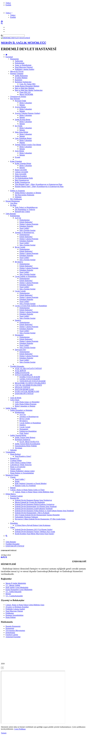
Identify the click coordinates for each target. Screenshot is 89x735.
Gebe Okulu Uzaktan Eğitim (20, 463)
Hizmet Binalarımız (13, 201)
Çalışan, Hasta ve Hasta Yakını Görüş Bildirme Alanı (34, 492)
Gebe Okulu (14, 400)
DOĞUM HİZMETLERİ (24, 389)
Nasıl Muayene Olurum (14, 611)
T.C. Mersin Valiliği (13, 585)
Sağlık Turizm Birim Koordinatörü (27, 444)
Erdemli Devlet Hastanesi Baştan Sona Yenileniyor (33, 500)
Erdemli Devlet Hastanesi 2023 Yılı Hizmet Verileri (33, 529)
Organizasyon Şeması (18, 96)
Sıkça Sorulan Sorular (27, 230)
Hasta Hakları (11, 617)
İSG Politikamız (16, 199)
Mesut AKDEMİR (26, 94)
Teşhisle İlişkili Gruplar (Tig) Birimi (28, 145)
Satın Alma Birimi (21, 132)
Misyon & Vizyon (16, 71)
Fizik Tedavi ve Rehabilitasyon (26, 207)
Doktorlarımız (24, 220)
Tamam (3, 733)
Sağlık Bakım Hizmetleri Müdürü (27, 86)
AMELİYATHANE (22, 373)
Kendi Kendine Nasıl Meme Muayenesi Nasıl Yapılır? (34, 534)
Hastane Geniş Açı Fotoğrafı (25, 486)
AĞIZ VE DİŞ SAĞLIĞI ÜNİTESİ (28, 368)
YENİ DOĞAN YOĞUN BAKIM (32, 381)
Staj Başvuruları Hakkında (24, 195)
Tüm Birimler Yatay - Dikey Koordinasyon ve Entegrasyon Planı (38, 184)
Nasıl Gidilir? (24, 228)
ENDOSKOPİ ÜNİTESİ (24, 394)
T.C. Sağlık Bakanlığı (13, 592)
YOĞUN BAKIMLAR (23, 375)
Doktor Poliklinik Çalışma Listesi (22, 471)
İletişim (22, 105)
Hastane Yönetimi (16, 73)
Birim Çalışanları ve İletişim (25, 406)
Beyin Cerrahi (20, 247)
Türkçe (8, 3)
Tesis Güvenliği (20, 174)
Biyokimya (19, 262)
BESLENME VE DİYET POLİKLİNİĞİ (30, 383)
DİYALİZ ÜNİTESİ (22, 387)
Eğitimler (18, 197)
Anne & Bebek (15, 398)
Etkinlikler (14, 523)
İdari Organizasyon (22, 180)
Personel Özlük (20, 101)
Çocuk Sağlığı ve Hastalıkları (25, 276)
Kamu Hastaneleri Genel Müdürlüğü (19, 590)
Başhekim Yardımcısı (22, 440)
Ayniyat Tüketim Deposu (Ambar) (27, 113)
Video (12, 527)
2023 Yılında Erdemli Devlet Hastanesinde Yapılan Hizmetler (37, 515)
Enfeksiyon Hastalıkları (28, 431)
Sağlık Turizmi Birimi (18, 435)
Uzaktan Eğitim (16, 460)
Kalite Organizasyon (22, 182)
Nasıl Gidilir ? (20, 479)
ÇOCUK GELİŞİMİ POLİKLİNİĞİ (28, 385)
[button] (9, 13)
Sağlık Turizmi (11, 408)
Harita (17, 481)
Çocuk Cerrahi (20, 291)
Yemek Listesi (15, 469)
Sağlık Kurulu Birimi (22, 120)
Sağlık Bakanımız (21, 76)
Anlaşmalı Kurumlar (13, 637)
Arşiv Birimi (19, 151)
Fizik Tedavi (24, 433)
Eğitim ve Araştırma (17, 191)
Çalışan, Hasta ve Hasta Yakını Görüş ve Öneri (27, 490)
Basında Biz (14, 498)
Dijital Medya (11, 494)
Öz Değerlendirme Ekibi (24, 178)
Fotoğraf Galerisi (16, 496)
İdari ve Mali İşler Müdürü (24, 88)
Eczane (17, 157)
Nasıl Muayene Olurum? (24, 67)
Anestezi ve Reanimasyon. (24, 232)
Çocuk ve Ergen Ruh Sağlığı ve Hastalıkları (31, 306)
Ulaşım (12, 477)
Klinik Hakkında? (26, 222)
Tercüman (18, 448)
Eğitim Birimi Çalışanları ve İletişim (28, 193)
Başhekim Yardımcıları (23, 82)
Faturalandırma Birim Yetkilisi (26, 446)
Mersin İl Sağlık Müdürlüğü (16, 583)
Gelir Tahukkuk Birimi (23, 138)
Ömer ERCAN (25, 92)
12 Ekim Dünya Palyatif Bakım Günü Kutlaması (32, 525)
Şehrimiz (13, 450)
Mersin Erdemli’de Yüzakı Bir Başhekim (30, 502)
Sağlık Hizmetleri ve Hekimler (21, 410)
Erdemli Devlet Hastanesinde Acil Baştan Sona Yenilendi (36, 506)
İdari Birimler (15, 99)
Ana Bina (13, 203)
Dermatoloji (19, 335)
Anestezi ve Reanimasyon (28, 417)
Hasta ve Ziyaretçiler (17, 467)
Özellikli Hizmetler (17, 366)
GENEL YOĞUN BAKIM (29, 379)
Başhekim (18, 80)
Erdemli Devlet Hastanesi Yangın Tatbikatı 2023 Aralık (35, 532)
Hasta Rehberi (15, 454)
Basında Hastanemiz (13, 626)
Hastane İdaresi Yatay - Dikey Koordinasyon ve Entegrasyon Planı (39, 186)
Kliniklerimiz (15, 216)
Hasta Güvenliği (21, 170)
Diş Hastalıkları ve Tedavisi (25, 209)
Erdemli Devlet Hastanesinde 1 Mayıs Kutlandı (32, 513)
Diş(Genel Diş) (20, 350)
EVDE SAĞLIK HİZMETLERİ (27, 391)
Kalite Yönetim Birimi (23, 163)
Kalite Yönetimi (16, 161)
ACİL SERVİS (20, 371)
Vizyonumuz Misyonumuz (15, 630)
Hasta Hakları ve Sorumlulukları (22, 473)
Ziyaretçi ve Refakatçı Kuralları (17, 607)
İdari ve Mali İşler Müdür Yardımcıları (29, 90)
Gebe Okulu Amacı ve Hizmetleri (27, 402)
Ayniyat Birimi (20, 107)
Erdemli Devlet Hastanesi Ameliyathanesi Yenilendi (33, 509)
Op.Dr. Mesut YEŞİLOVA (29, 442)
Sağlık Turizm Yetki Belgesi (25, 437)
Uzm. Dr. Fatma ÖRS (27, 84)
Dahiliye (18, 320)
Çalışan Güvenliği (21, 172)
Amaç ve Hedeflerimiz (23, 65)
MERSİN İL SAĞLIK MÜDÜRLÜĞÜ (23, 42)
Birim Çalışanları (25, 103)
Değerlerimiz (19, 63)
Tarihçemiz (19, 61)
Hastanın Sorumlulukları (14, 615)
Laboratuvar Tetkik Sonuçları (21, 465)
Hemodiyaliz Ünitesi (22, 212)
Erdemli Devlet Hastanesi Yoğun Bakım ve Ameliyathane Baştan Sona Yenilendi (44, 511)
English (8, 5)
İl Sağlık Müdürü (21, 78)
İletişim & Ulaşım (12, 475)
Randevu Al (14, 458)
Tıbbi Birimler (11, 214)
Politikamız (10, 613)
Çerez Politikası (20, 729)
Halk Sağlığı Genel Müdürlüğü (17, 587)
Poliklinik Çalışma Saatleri (24, 69)
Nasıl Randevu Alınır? (23, 456)
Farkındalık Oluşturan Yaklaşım (26, 517)
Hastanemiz (14, 59)
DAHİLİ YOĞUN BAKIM (29, 377)
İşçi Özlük (18, 126)
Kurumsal (9, 57)
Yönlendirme (10, 452)
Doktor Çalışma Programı (28, 224)
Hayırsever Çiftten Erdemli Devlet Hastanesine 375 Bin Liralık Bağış (40, 519)
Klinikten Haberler (26, 226)
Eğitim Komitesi (21, 176)
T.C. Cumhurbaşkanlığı (14, 596)
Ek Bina (13, 205)
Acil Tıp (18, 218)
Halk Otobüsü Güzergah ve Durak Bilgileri (30, 483)
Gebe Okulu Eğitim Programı (25, 404)
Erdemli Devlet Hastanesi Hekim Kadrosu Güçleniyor (34, 504)
